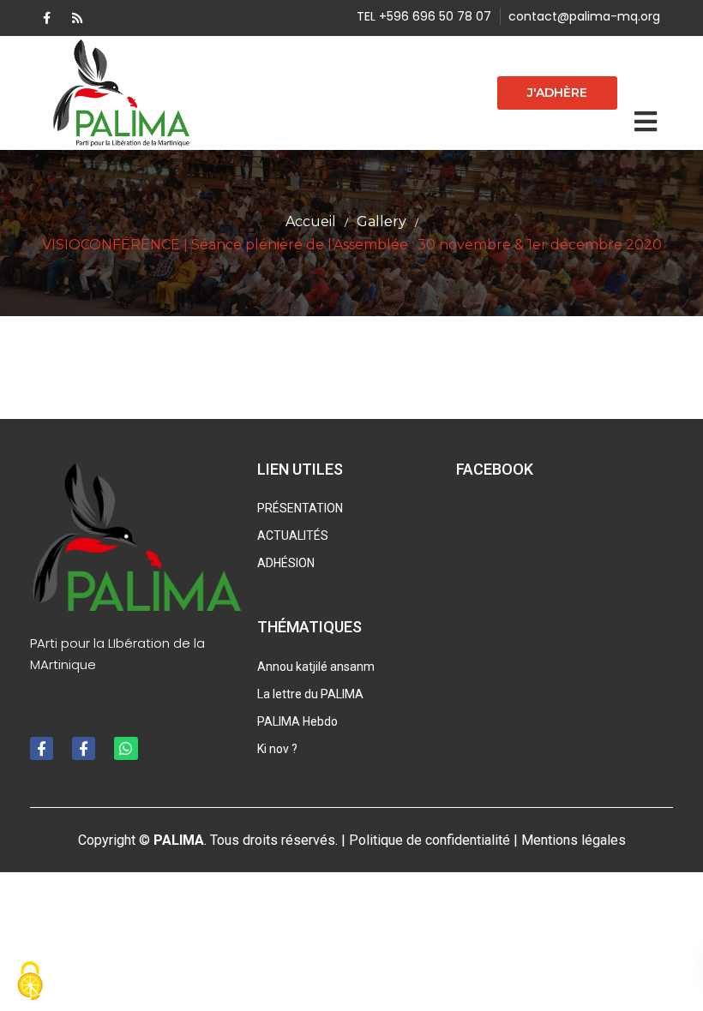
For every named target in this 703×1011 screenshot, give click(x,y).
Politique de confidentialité (429, 840)
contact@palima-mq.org (584, 16)
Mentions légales (573, 840)
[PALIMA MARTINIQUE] (123, 93)
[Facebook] (47, 18)
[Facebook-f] (41, 748)
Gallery (381, 221)
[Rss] (77, 18)
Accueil (310, 221)
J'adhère (557, 92)
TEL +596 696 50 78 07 (424, 16)
